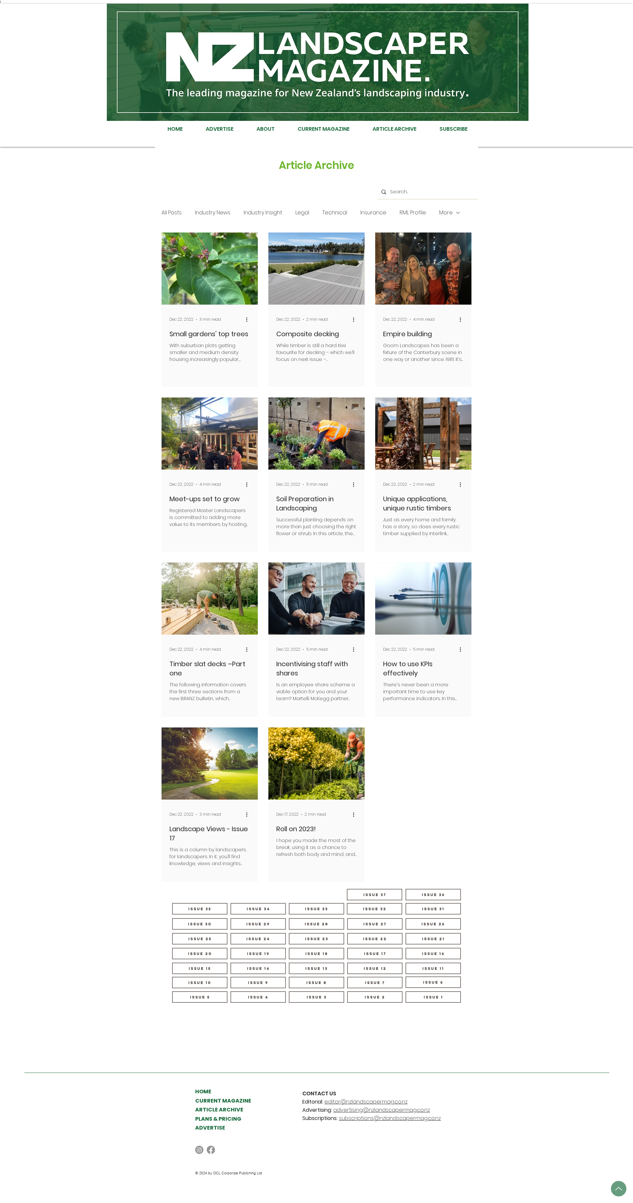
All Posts (172, 212)
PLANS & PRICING (218, 1119)
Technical (334, 212)
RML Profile (413, 212)
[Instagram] (199, 1150)
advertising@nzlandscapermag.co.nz (381, 1110)
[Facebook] (211, 1150)
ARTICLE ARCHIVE (219, 1109)
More (446, 212)
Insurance (373, 212)
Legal (302, 212)
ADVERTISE (210, 1128)
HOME (203, 1091)
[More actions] (249, 319)
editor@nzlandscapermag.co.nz (365, 1102)
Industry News (212, 212)
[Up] (618, 1188)
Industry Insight (263, 212)
